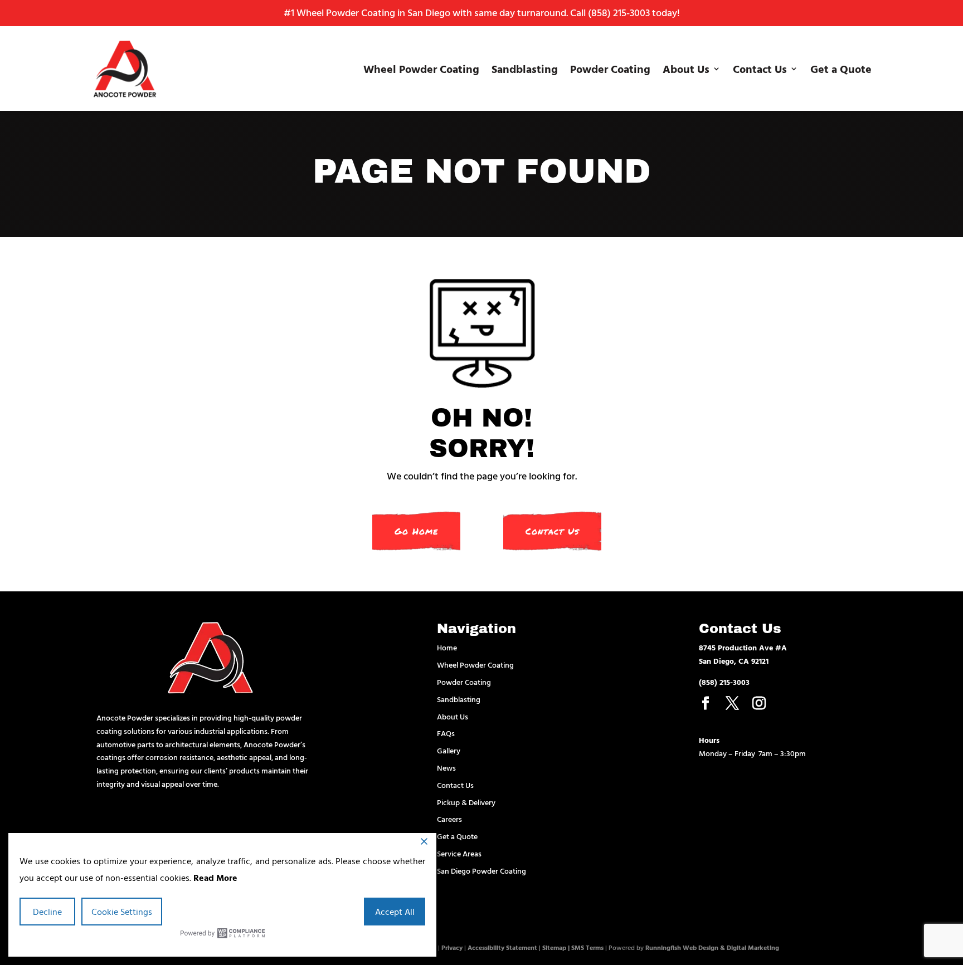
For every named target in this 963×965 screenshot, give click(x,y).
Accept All (395, 911)
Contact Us (760, 68)
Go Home (416, 531)
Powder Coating (610, 68)
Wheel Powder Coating (421, 68)
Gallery (448, 750)
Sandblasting (525, 68)
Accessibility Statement (502, 947)
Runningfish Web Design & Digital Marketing (712, 947)
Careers (449, 819)
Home (447, 647)
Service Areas (459, 853)
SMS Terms (587, 947)
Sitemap (554, 947)
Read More (215, 877)
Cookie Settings (121, 911)
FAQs (446, 733)
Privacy (452, 947)
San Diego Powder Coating (481, 870)
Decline (47, 911)
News (446, 767)
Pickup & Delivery (466, 802)
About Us (686, 68)
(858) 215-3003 (619, 12)
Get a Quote (841, 68)
